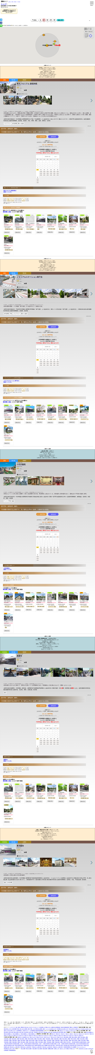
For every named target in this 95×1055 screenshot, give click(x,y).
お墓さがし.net (62, 1048)
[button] (47, 46)
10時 (41, 171)
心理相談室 (6, 1050)
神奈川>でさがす (39, 1037)
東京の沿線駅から (89, 1032)
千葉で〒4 (51, 1035)
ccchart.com (90, 1048)
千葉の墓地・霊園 (7, 1038)
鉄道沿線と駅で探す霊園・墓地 (59, 1032)
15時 (41, 175)
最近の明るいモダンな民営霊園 (10, 1029)
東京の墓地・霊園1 (23, 1038)
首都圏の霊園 (50, 1048)
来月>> (55, 156)
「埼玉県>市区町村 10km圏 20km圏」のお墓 (32, 1043)
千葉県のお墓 (86, 1045)
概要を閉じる (20, 90)
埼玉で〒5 (71, 1035)
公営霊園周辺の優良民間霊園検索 (36, 1030)
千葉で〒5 (76, 1035)
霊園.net (67, 1048)
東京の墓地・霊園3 (24, 1040)
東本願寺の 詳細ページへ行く (7, 950)
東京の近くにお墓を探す (15, 1047)
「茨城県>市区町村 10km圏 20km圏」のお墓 (70, 1043)
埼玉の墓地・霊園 (84, 1037)
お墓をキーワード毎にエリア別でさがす (67, 1030)
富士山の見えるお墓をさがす (75, 1029)
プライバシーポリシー (80, 1047)
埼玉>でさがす (47, 1037)
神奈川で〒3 (16, 1035)
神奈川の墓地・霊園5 (33, 1042)
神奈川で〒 (58, 1034)
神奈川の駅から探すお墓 (18, 1032)
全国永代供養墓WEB (65, 1027)
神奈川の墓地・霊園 (76, 1037)
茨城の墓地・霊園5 (59, 1042)
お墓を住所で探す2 (59, 1045)
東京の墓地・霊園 (67, 1037)
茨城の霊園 (44, 1048)
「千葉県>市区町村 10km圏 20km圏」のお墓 (51, 1043)
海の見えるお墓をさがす (86, 1029)
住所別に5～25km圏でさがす (23, 1037)
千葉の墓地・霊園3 (50, 1040)
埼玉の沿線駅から (16, 1034)
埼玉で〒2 (87, 1034)
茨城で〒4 (56, 1035)
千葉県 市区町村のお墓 (29, 1045)
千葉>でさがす (53, 1037)
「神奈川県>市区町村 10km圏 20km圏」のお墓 (13, 1043)
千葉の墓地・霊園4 (8, 1042)
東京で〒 (53, 1034)
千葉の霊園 (34, 1048)
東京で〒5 (61, 1035)
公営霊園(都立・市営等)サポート (22, 1030)
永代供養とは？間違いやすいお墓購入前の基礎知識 (49, 1027)
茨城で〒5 (81, 1035)
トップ (4, 4)
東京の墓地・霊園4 (67, 1040)
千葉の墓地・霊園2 (8, 1040)
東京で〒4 (36, 1035)
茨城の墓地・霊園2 (16, 1040)
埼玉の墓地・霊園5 (42, 1042)
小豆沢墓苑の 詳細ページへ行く (7, 569)
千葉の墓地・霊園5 (50, 1042)
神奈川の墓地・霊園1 (32, 1038)
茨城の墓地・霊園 (15, 1038)
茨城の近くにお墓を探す (58, 1047)
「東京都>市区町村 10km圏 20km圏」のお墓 (80, 1042)
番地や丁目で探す (67, 1042)
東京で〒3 (11, 1035)
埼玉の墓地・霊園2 (84, 1038)
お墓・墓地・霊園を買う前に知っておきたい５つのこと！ (27, 1027)
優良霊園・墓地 (7, 211)
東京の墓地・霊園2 (66, 1038)
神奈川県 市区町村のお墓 (9, 1045)
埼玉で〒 (63, 1034)
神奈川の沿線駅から (8, 1034)
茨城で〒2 (6, 1035)
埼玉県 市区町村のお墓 (19, 1045)
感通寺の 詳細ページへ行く (7, 760)
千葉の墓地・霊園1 (49, 1038)
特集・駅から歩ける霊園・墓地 (23, 1029)
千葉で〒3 (26, 1035)
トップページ (12, 1027)
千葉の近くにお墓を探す (37, 1047)
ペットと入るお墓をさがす (50, 1029)
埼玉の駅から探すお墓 (28, 1032)
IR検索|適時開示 (12, 1050)
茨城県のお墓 (6, 1047)
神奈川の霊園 (28, 1048)
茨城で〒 (71, 1034)
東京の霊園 (23, 1048)
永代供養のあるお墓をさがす (62, 1029)
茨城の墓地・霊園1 (58, 1038)
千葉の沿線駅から (24, 1034)
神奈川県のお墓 (73, 1045)
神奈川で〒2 (81, 1034)
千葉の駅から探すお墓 (38, 1032)
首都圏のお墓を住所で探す (49, 1045)
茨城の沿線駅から (31, 1034)
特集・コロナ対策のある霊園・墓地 (37, 1029)
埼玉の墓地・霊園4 (85, 1040)
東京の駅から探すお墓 (8, 1032)
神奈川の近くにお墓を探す (25, 1047)
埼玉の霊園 (39, 1048)
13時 (41, 173)
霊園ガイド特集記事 (74, 1027)
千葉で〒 (67, 1034)
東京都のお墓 (66, 1045)
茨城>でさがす (60, 1037)
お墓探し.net (56, 1048)
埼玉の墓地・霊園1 (41, 1038)
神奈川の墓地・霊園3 (33, 1040)
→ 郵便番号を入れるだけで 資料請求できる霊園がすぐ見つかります (9, 11)
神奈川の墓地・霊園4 (76, 1040)
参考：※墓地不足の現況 (40, 132)
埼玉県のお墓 (79, 1045)
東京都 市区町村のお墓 (83, 1043)
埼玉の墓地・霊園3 (42, 1040)
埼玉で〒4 (46, 1035)
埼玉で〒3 (21, 1035)
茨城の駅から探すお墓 (47, 1032)
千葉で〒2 (91, 1034)
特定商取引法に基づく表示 (9, 1048)
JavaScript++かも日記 (83, 1048)
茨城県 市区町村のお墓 (38, 1045)
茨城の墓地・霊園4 (16, 1042)
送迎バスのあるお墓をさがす (9, 1030)
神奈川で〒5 (66, 1035)
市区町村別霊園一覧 (68, 1047)
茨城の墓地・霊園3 (59, 1040)
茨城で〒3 (31, 1035)
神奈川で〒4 (41, 1035)
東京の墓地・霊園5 (24, 1042)
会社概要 (74, 1047)
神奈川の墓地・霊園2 (75, 1038)
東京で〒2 (76, 1034)
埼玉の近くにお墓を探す (47, 1047)
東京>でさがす (33, 1037)
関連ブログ (72, 1048)
